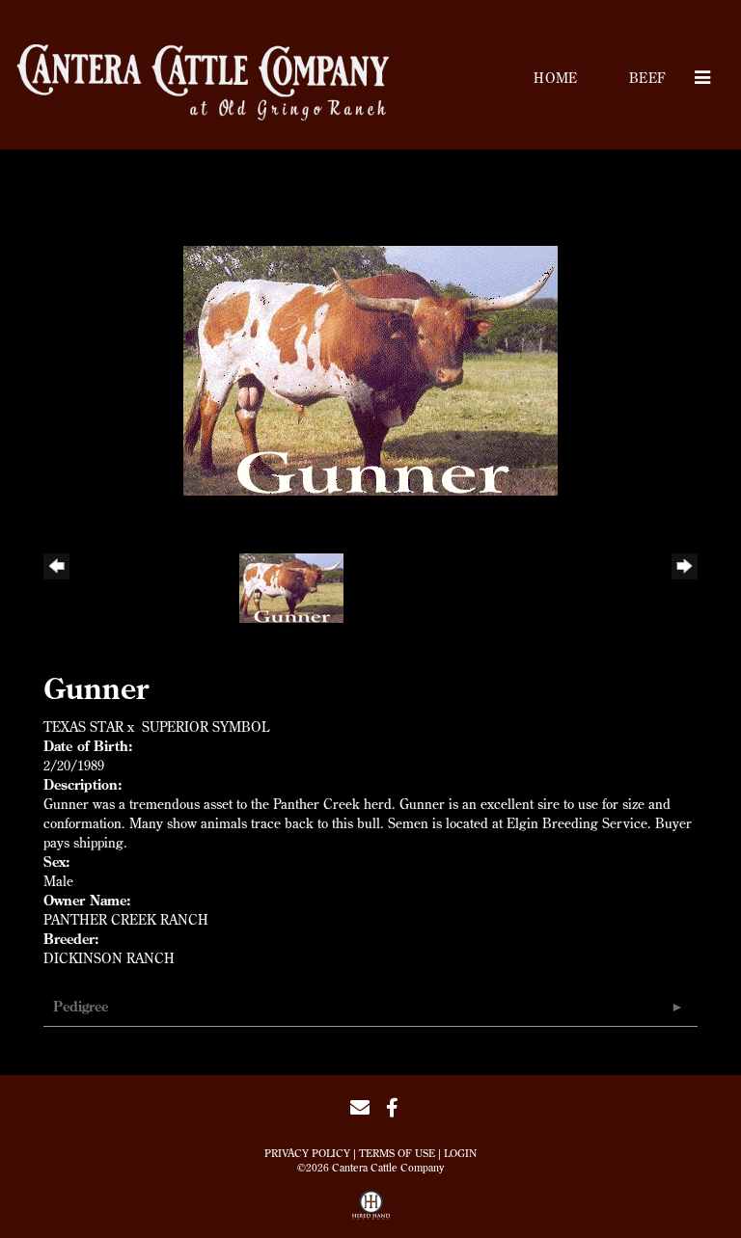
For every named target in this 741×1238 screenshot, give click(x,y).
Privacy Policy (307, 1153)
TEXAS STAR (83, 727)
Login (460, 1153)
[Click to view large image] (370, 369)
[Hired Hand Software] (371, 1212)
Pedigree (80, 1006)
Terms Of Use (397, 1153)
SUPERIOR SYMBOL (205, 727)
